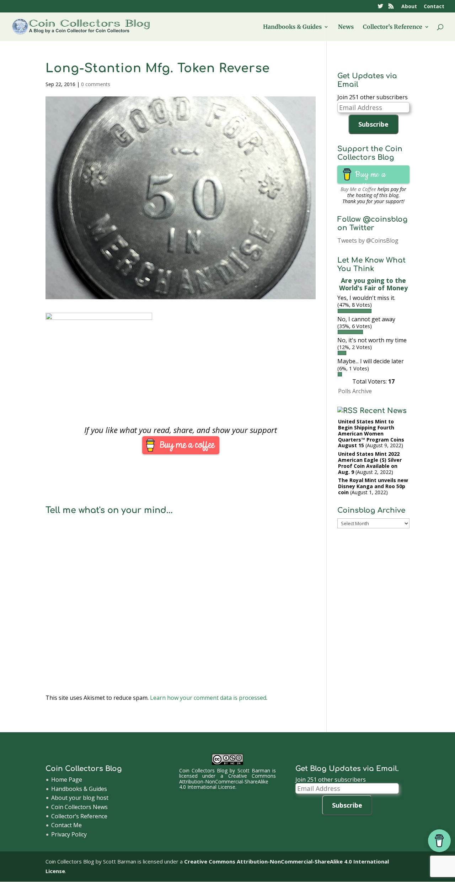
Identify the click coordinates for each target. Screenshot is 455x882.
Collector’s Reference (392, 27)
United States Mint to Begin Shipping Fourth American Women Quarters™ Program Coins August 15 (371, 433)
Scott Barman (253, 770)
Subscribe (373, 124)
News (346, 27)
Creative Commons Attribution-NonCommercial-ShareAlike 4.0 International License (227, 781)
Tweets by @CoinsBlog (367, 240)
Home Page (66, 779)
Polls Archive (355, 391)
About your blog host (79, 798)
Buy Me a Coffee (358, 189)
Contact (434, 7)
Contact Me (66, 825)
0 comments (95, 84)
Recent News (383, 411)
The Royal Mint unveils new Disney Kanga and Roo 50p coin (373, 486)
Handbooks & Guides (292, 27)
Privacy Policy (69, 834)
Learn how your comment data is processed (208, 698)
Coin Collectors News (79, 807)
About (409, 7)
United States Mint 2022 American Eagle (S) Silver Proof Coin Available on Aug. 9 (370, 462)
